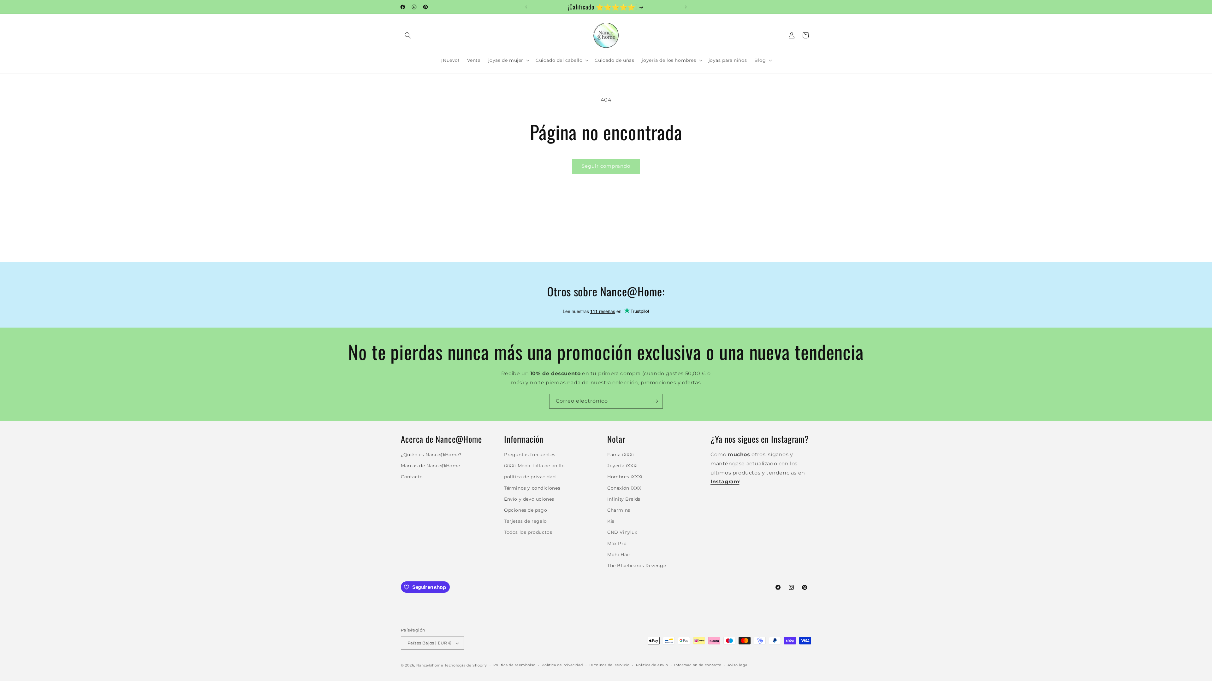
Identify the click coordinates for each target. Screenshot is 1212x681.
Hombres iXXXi (625, 477)
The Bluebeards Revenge (636, 565)
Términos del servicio (609, 665)
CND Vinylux (622, 532)
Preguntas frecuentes (530, 454)
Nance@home (429, 665)
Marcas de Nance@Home (430, 466)
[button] (408, 35)
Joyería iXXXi (622, 466)
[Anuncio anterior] (526, 7)
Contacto (412, 477)
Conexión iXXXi (625, 488)
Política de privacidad (562, 665)
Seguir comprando (606, 166)
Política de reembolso (514, 665)
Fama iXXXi (620, 454)
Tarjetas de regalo (525, 521)
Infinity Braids (623, 499)
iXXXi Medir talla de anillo (534, 466)
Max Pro (617, 543)
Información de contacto (697, 665)
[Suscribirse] (655, 401)
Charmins (618, 510)
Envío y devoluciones (529, 499)
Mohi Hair (618, 554)
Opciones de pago (525, 510)
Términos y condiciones (532, 488)
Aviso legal (738, 665)
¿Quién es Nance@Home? (431, 454)
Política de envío (652, 665)
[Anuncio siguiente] (686, 7)
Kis (611, 521)
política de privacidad (530, 477)
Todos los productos (528, 532)
